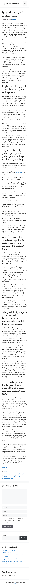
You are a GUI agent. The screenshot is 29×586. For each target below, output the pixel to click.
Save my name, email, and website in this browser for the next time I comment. (14, 520)
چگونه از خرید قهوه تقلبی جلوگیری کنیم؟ (14, 473)
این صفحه (4, 467)
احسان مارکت (19, 172)
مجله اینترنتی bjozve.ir (11, 3)
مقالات (5, 471)
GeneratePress (14, 583)
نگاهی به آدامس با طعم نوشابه (10, 559)
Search (4, 535)
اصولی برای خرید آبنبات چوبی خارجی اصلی (13, 563)
